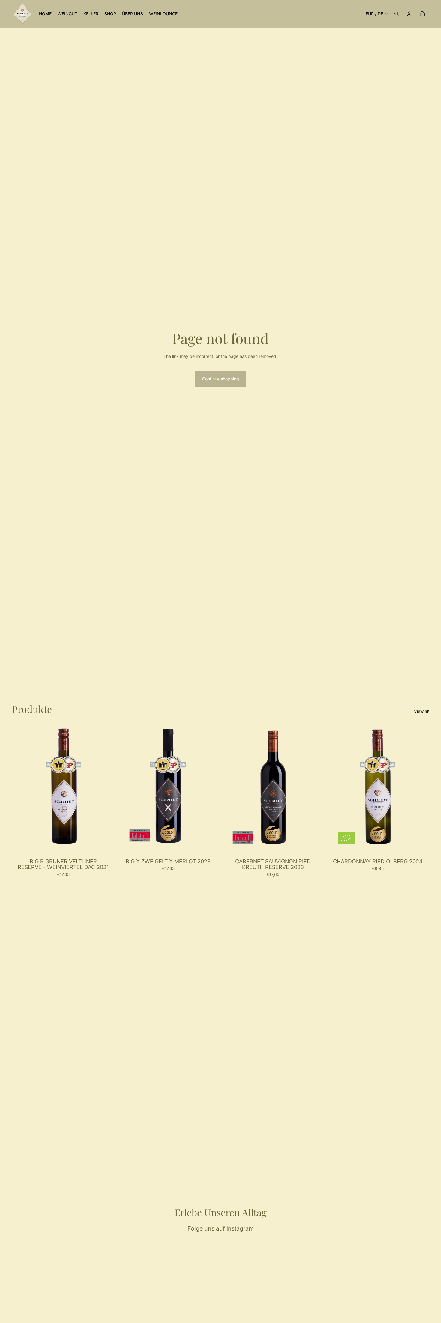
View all (421, 711)
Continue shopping (220, 378)
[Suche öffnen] (396, 13)
